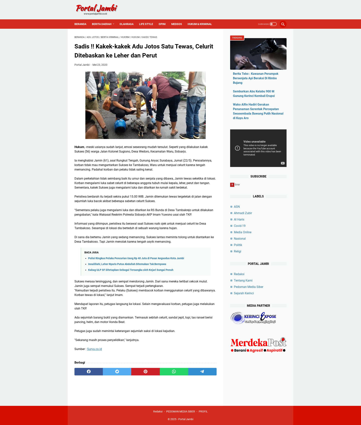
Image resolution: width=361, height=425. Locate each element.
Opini (162, 24)
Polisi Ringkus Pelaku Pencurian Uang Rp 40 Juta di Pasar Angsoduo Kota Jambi (136, 258)
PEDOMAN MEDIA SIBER (180, 411)
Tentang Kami (243, 280)
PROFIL (203, 411)
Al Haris (239, 219)
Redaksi (239, 274)
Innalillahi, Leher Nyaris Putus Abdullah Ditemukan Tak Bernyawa (127, 264)
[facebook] (88, 371)
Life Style (146, 24)
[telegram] (202, 371)
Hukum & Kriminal (200, 24)
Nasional (240, 238)
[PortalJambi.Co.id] (100, 9)
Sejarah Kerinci (244, 293)
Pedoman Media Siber (248, 287)
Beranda (80, 24)
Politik (238, 245)
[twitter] (117, 371)
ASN (237, 206)
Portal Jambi (185, 419)
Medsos (176, 24)
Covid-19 (240, 226)
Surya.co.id (94, 349)
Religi (237, 251)
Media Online (242, 232)
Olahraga (126, 24)
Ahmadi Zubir (243, 213)
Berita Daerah (101, 24)
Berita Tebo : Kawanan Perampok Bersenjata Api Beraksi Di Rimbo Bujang (255, 78)
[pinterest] (145, 371)
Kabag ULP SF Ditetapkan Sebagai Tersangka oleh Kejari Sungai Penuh (130, 270)
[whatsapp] (174, 371)
